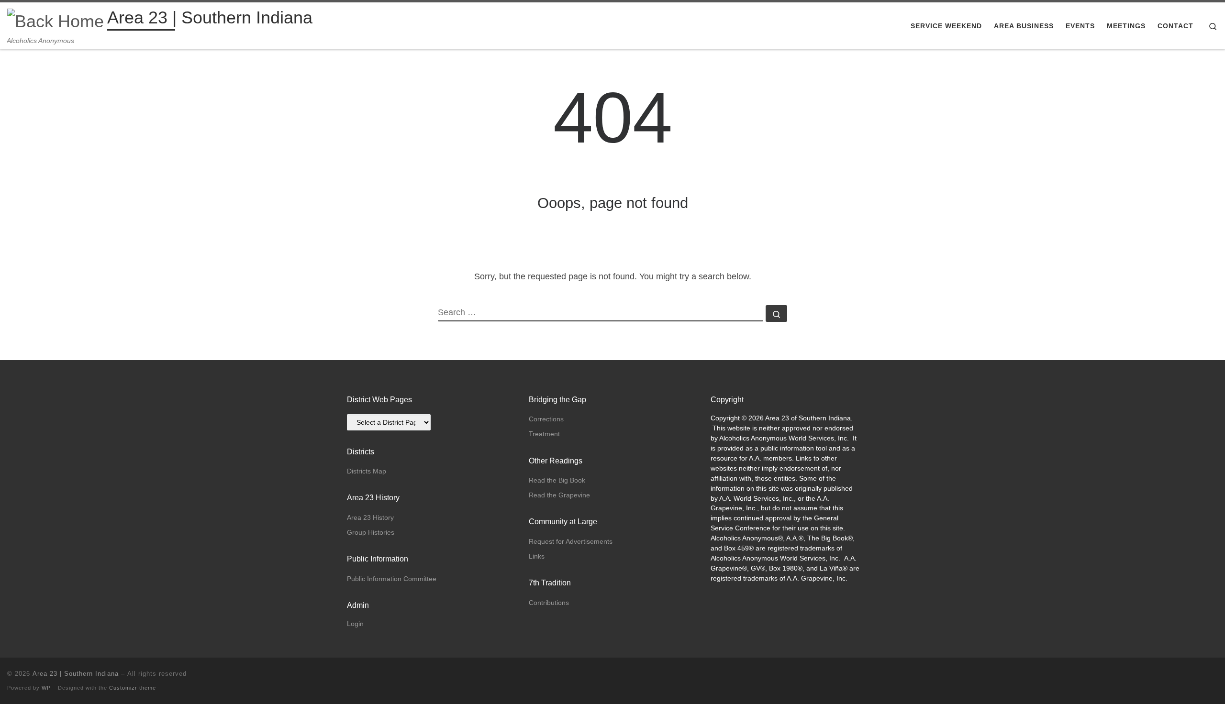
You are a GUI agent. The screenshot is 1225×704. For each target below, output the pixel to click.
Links (537, 556)
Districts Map (366, 471)
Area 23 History (370, 517)
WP (46, 688)
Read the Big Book (557, 480)
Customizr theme (132, 688)
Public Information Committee (391, 579)
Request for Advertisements (570, 541)
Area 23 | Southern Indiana (76, 673)
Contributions (549, 602)
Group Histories (370, 532)
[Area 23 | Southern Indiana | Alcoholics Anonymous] (55, 20)
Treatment (544, 434)
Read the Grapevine (559, 495)
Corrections (546, 419)
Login (355, 623)
